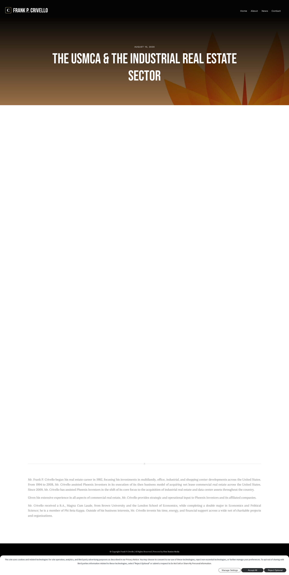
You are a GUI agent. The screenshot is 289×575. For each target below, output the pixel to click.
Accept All (252, 570)
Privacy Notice (132, 559)
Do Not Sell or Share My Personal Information (191, 563)
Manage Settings (230, 570)
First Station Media (171, 551)
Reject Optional (275, 570)
